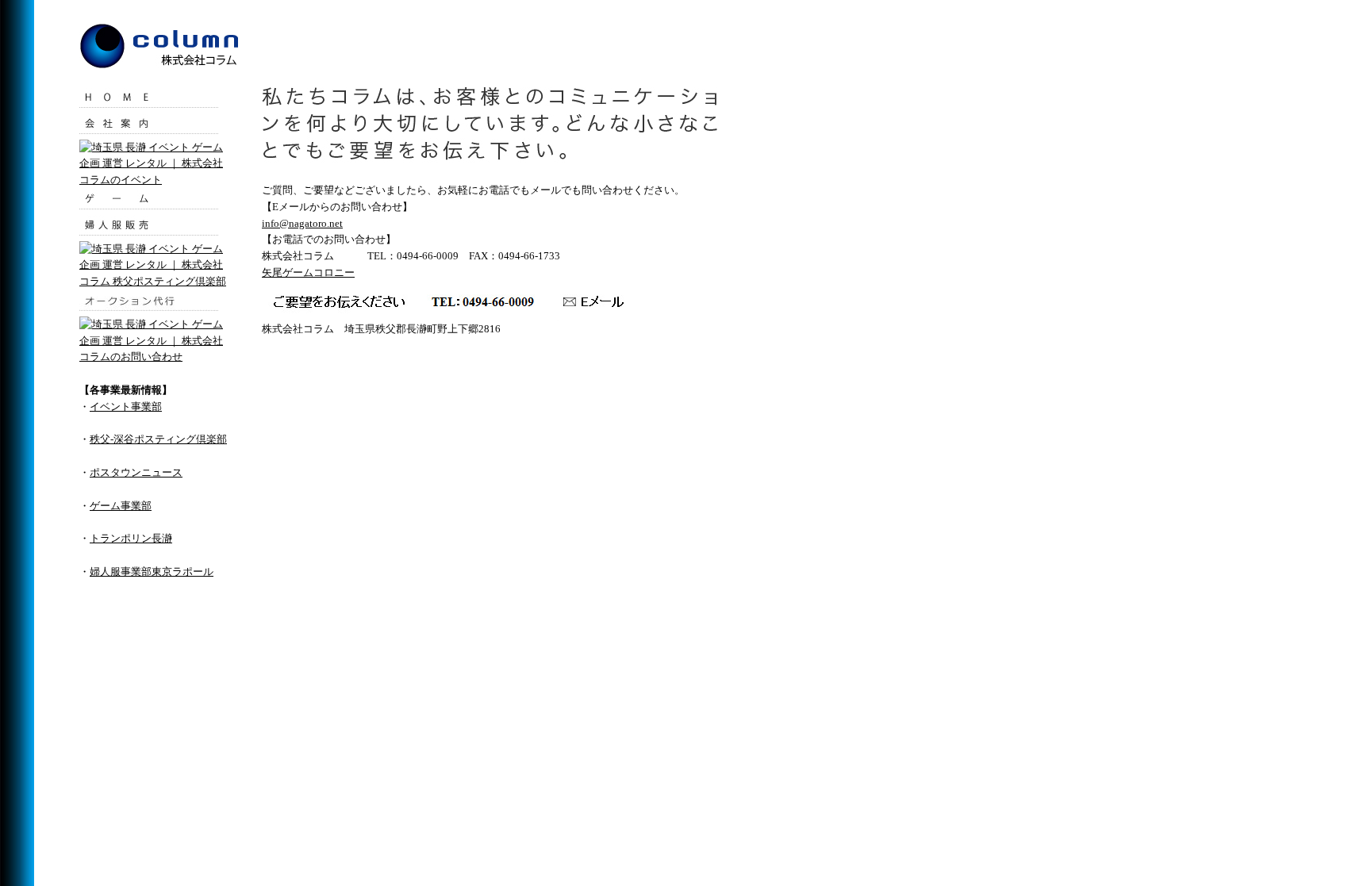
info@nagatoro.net (302, 223)
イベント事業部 (126, 406)
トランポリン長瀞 (131, 538)
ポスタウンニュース (136, 472)
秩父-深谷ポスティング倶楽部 (158, 439)
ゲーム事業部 (121, 506)
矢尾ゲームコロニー (308, 272)
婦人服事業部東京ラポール (151, 571)
